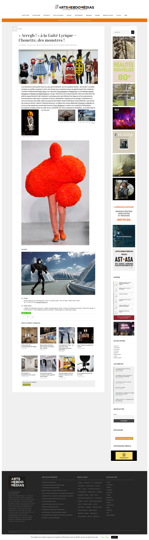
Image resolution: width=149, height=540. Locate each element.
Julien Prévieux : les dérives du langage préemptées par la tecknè (125, 393)
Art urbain (97, 485)
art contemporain (98, 482)
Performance (96, 516)
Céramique (99, 491)
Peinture (89, 516)
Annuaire (89, 15)
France (79, 504)
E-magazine (109, 489)
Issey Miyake (62, 91)
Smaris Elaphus (108, 15)
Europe (69, 15)
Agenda (97, 15)
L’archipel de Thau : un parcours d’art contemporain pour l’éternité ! (66, 347)
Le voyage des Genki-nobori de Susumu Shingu (123, 369)
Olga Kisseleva (93, 513)
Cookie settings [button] (104, 537)
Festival (86, 501)
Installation (88, 507)
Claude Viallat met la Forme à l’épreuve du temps (66, 375)
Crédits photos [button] (28, 306)
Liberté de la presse (97, 507)
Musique (87, 513)
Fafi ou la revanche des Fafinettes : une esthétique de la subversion (57, 493)
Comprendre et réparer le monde (123, 382)
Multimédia (80, 513)
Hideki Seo (73, 91)
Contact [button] (26, 298)
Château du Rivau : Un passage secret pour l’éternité (125, 400)
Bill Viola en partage (120, 387)
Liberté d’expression (83, 510)
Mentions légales (118, 357)
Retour (20, 28)
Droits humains (98, 498)
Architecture (87, 482)
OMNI (125, 15)
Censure (84, 488)
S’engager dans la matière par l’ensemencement (53, 509)
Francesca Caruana (87, 504)
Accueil (108, 482)
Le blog (115, 356)
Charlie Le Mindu (85, 103)
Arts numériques (90, 485)
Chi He (56, 45)
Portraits (46, 15)
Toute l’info (25, 15)
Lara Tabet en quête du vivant (49, 501)
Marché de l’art (109, 500)
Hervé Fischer (81, 507)
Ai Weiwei (80, 482)
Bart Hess (51, 45)
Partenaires (79, 15)
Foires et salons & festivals (95, 501)
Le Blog (118, 15)
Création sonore (91, 491)
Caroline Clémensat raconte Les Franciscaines (53, 504)
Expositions (36, 15)
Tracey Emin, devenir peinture (49, 482)
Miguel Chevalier (93, 510)
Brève (79, 488)
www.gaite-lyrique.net (41, 302)
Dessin (96, 495)
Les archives (117, 349)
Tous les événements (124, 317)
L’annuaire (116, 351)
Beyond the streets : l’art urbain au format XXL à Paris (47, 346)
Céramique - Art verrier (83, 495)
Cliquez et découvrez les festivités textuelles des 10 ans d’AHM (74, 20)
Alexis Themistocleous (43, 45)
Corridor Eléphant (82, 491)
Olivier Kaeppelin (82, 516)
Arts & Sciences (58, 15)
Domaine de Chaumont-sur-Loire (85, 498)
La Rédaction (23, 45)
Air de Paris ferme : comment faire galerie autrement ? (47, 375)
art (91, 482)
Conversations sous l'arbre (94, 488)
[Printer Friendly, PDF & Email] (26, 313)
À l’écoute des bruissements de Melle (28, 345)
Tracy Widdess (61, 45)
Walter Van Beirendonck (71, 45)
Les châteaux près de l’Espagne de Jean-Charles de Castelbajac (124, 376)
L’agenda (116, 352)
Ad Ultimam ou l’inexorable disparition (51, 517)
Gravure (95, 504)
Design (91, 495)
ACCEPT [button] (114, 537)
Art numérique (81, 485)
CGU (107, 512)
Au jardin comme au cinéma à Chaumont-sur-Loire (54, 498)
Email (115, 414)
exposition (80, 501)
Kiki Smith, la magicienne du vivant (28, 374)
